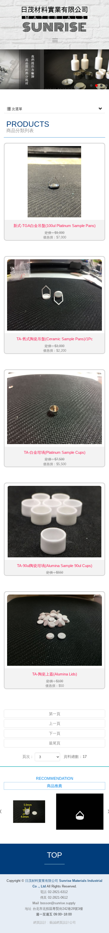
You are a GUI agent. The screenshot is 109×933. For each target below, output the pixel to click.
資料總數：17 (75, 756)
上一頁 (54, 723)
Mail (35, 903)
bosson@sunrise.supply (58, 903)
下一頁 (54, 733)
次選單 (16, 109)
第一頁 (54, 714)
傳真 (43, 897)
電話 (43, 892)
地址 (28, 909)
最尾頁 (54, 743)
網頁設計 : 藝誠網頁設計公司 (54, 922)
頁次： (28, 756)
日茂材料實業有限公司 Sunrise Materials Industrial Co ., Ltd (54, 19)
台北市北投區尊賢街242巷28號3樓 (58, 909)
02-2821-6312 (58, 892)
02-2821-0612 (58, 897)
